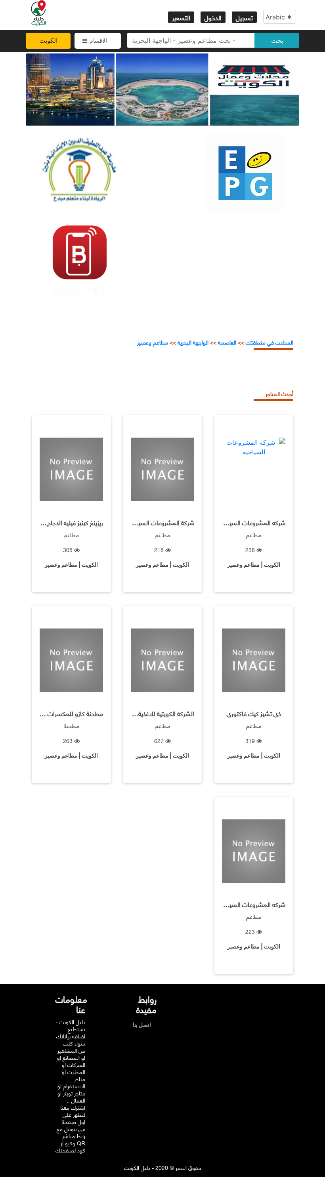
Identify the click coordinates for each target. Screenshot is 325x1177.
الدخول (213, 17)
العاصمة (226, 342)
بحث (277, 40)
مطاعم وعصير (152, 342)
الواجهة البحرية (193, 342)
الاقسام (98, 40)
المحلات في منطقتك (268, 342)
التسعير (181, 17)
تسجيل (244, 17)
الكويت (48, 40)
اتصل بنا (144, 1024)
